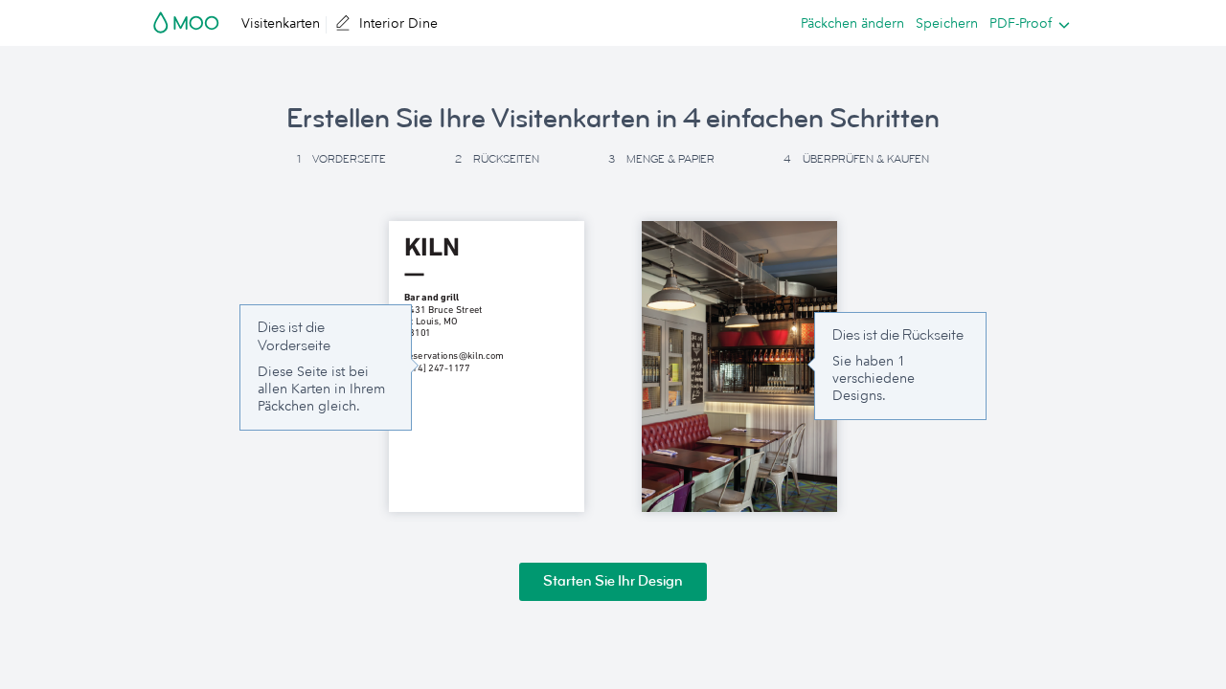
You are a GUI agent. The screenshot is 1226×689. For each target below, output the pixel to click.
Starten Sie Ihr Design (613, 581)
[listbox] (1025, 23)
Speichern (947, 23)
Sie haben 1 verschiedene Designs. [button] (873, 378)
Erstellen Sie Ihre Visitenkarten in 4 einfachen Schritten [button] (613, 118)
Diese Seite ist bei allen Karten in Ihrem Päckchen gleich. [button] (321, 388)
